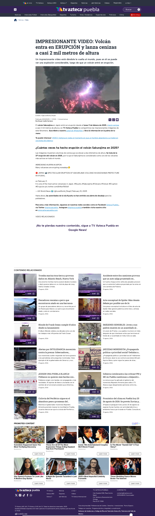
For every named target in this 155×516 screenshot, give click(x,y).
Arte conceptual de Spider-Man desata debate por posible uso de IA (121, 302)
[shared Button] (113, 119)
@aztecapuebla (51, 207)
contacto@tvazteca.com (124, 493)
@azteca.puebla (75, 207)
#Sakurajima (87, 184)
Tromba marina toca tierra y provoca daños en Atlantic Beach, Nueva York (56, 277)
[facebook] (27, 496)
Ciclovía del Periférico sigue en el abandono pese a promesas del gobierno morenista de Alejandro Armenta (54, 400)
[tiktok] (23, 496)
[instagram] (20, 496)
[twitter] (16, 496)
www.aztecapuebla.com (48, 210)
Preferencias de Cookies (99, 505)
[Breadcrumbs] (16, 20)
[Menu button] (23, 9)
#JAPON (58, 165)
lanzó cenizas (113, 125)
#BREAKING (41, 165)
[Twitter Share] (110, 119)
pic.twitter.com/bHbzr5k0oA (57, 186)
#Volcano (97, 184)
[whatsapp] (31, 496)
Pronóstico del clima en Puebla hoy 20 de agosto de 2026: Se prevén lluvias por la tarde (122, 400)
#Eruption (113, 184)
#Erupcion (40, 186)
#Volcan (104, 184)
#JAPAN (50, 165)
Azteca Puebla (112, 205)
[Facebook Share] (117, 119)
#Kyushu (78, 184)
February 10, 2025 (79, 191)
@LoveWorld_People (49, 115)
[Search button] (139, 9)
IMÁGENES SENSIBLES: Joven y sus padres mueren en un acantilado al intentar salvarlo (120, 326)
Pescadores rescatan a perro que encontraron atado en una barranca (55, 302)
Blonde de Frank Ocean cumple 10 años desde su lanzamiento (57, 326)
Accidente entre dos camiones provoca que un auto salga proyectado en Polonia (121, 277)
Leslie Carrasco (48, 121)
